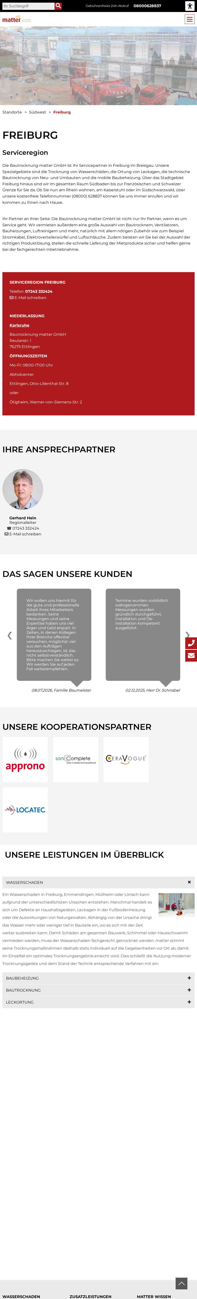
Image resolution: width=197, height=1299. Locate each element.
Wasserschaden (24, 882)
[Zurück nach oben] (181, 1283)
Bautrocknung (23, 990)
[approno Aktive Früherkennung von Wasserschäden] (25, 759)
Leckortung (20, 1002)
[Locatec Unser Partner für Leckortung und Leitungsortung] (25, 810)
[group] (190, 6)
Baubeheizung (22, 978)
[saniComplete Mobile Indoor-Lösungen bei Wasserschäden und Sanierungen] (75, 759)
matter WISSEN (154, 1296)
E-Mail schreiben (29, 297)
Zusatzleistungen (90, 1296)
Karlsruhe (19, 325)
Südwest (37, 112)
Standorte (12, 112)
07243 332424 (25, 528)
